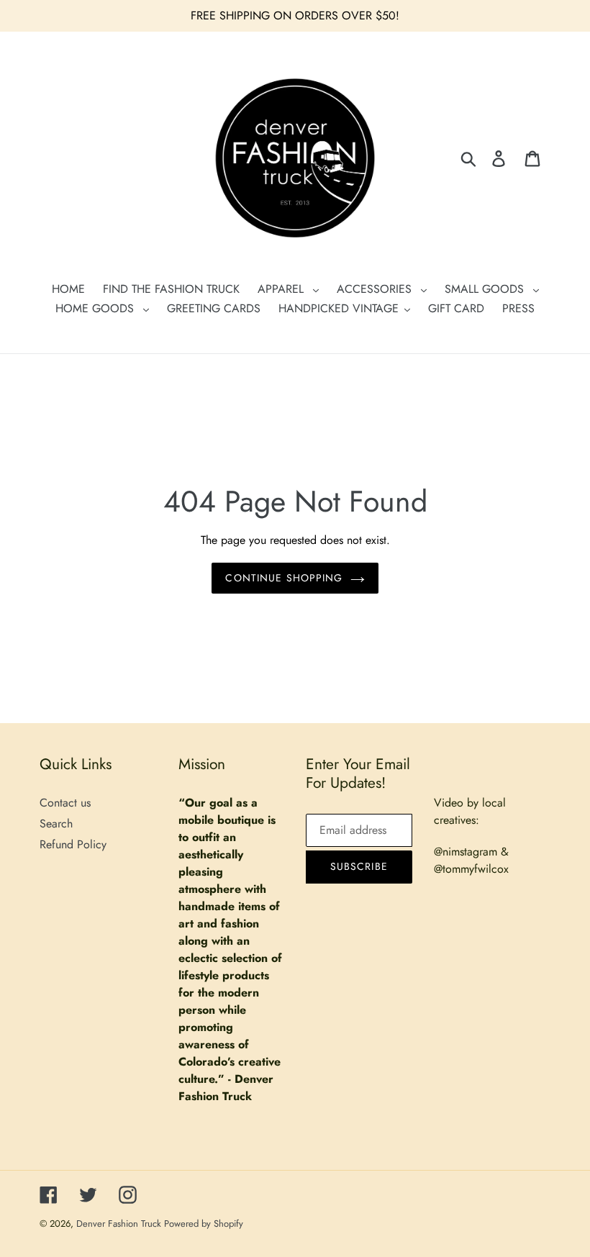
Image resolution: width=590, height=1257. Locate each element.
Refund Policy (73, 844)
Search (56, 823)
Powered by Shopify (203, 1223)
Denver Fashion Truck (120, 1223)
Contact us (65, 802)
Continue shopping (283, 578)
